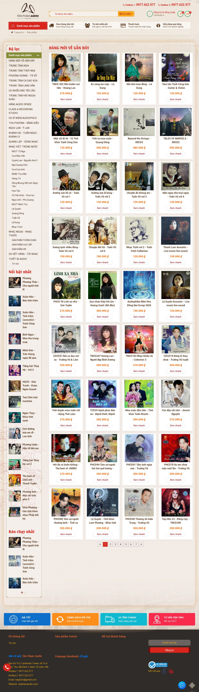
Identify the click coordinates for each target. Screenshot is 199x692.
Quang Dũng (18, 213)
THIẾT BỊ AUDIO (18, 258)
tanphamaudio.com (28, 684)
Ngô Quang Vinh (20, 165)
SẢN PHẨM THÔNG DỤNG (24, 240)
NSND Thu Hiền (19, 174)
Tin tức (15, 263)
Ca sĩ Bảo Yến (18, 156)
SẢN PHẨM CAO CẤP (22, 244)
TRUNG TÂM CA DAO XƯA (23, 80)
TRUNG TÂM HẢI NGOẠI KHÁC (22, 97)
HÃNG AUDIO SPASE (20, 104)
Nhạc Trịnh (17, 227)
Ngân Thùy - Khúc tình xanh (29, 417)
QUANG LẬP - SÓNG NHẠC (23, 141)
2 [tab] (25, 593)
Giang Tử (16, 178)
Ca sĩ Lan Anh (18, 169)
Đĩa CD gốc (15, 656)
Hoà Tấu (16, 191)
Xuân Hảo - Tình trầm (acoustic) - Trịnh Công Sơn (29, 320)
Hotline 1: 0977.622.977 (21, 671)
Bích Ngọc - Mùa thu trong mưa (31, 338)
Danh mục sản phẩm (20, 55)
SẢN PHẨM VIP (19, 249)
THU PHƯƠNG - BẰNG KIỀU (24, 122)
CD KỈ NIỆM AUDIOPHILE (23, 118)
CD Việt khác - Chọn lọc (23, 195)
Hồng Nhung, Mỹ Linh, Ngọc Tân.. (25, 185)
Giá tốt (26, 617)
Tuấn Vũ (16, 218)
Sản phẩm (32, 32)
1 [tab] (22, 593)
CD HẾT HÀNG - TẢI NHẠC (23, 253)
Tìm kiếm (126, 13)
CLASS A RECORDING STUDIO (21, 111)
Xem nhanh (66, 99)
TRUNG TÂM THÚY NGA (22, 70)
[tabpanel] (24, 399)
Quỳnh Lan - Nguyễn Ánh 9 (24, 160)
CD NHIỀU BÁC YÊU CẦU (22, 90)
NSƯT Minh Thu (20, 204)
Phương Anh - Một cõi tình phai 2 (30, 495)
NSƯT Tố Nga (18, 151)
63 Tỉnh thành (127, 617)
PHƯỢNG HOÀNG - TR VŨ (23, 75)
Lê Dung (16, 222)
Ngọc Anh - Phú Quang (23, 200)
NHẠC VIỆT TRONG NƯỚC (23, 146)
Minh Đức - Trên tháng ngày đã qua (29, 354)
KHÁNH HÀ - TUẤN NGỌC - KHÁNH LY (23, 134)
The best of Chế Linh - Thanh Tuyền (30, 480)
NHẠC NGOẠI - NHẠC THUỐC (20, 233)
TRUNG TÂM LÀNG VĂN (22, 85)
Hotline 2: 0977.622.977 (21, 675)
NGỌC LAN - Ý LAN (19, 127)
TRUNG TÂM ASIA (19, 65)
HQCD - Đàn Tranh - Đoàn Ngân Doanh (30, 385)
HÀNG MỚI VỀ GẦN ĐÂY (22, 60)
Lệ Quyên (16, 209)
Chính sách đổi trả (78, 617)
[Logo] (28, 10)
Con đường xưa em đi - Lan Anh (29, 432)
